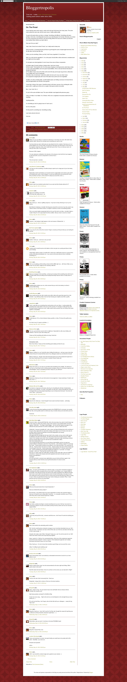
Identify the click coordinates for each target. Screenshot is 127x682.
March (84, 118)
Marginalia (32, 563)
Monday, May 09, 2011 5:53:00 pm (37, 288)
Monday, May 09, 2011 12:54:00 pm (37, 223)
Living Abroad (84, 361)
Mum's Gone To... (85, 372)
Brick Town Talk (84, 431)
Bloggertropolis (40, 7)
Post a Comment (32, 658)
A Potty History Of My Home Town (74, 20)
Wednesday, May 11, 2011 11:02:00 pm (38, 631)
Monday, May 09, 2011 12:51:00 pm (37, 196)
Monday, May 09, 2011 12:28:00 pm (37, 177)
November (85, 74)
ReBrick (83, 441)
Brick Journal (84, 420)
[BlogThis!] (50, 127)
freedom (51, 129)
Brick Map (83, 424)
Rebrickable (84, 443)
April (84, 116)
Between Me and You (34, 386)
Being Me (31, 587)
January (85, 122)
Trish (30, 246)
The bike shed (32, 407)
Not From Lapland (33, 227)
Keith (30, 137)
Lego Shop (83, 434)
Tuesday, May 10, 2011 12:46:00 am (37, 415)
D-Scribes (83, 347)
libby (30, 513)
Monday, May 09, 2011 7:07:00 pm (37, 337)
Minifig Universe (84, 436)
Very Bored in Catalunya (35, 166)
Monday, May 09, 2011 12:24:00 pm (37, 161)
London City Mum (85, 363)
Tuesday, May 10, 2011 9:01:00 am (37, 549)
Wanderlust (32, 364)
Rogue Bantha (84, 445)
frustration (55, 129)
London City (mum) (34, 636)
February (85, 120)
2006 (82, 132)
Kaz (82, 394)
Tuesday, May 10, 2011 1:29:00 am (37, 480)
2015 (82, 62)
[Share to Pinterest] (54, 127)
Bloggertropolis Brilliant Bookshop (37, 20)
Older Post (72, 661)
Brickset (83, 427)
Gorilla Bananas (33, 293)
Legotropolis (84, 49)
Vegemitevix (84, 382)
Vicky (30, 502)
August (84, 80)
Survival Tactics (85, 111)
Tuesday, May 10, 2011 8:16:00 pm (37, 558)
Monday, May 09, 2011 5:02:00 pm (37, 267)
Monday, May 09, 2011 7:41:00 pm (37, 371)
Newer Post (29, 661)
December (85, 72)
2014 (82, 64)
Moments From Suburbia (87, 368)
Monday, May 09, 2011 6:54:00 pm (37, 311)
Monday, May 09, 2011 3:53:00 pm (37, 257)
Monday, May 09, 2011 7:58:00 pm (37, 381)
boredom (32, 129)
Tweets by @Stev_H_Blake (86, 316)
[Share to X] (51, 127)
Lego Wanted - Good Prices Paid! (88, 451)
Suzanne (31, 190)
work (34, 130)
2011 (82, 70)
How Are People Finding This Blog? (55, 20)
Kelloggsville (84, 360)
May (84, 86)
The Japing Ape (84, 358)
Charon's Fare (84, 47)
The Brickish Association (86, 417)
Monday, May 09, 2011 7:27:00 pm (37, 360)
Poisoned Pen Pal (86, 94)
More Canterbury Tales (86, 370)
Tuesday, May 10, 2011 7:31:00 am (37, 518)
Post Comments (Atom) (37, 664)
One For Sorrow (86, 90)
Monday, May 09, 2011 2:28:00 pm (37, 241)
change (35, 129)
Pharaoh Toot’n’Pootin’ (87, 102)
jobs (63, 129)
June (84, 84)
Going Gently (84, 354)
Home (26, 20)
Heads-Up (84, 92)
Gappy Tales (84, 353)
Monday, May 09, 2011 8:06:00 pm (37, 394)
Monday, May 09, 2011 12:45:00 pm (37, 186)
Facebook (83, 50)
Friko (30, 182)
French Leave (84, 351)
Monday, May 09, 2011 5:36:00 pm (37, 278)
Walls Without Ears (85, 54)
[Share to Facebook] (52, 127)
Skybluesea (83, 377)
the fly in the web (33, 553)
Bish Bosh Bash (33, 420)
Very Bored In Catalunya (86, 384)
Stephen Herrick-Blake (93, 307)
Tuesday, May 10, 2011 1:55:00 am (37, 497)
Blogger (91, 672)
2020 (82, 60)
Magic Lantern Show (86, 367)
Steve (32, 127)
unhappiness (29, 130)
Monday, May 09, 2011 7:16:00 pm (37, 345)
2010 (82, 124)
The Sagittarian (33, 467)
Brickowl (83, 426)
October (85, 76)
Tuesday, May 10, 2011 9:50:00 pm (37, 571)
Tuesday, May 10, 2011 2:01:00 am (37, 508)
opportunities (71, 129)
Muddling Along (33, 272)
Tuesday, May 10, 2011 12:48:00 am (37, 463)
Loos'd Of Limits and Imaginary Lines (89, 365)
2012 (82, 68)
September (85, 78)
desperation (40, 129)
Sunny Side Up (84, 379)
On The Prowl (85, 107)
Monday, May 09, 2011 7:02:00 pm (37, 324)
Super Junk (85, 98)
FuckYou (60, 129)
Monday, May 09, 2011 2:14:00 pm (37, 233)
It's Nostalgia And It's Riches (87, 356)
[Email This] (48, 127)
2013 (82, 66)
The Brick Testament (86, 429)
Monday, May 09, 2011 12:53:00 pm (37, 214)
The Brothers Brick (85, 433)
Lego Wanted (87, 20)
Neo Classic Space (85, 438)
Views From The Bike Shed (87, 386)
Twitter (82, 52)
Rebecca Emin (32, 329)
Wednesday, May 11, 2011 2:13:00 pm (38, 604)
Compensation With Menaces (89, 88)
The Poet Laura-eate (86, 374)
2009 (82, 126)
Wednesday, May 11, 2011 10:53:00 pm (38, 623)
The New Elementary (86, 440)
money (66, 129)
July (84, 82)
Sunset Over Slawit (85, 381)
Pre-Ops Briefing (86, 113)
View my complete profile (93, 32)
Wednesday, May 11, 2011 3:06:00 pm (38, 614)
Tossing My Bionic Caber (88, 100)
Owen (30, 484)
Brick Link (83, 422)
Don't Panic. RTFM (85, 349)
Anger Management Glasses (47, 14)
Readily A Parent (85, 375)
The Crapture (85, 96)
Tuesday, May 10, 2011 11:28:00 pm (37, 583)
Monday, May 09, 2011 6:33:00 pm (37, 298)
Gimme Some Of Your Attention (89, 109)
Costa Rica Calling (85, 346)
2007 (82, 130)
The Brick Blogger (85, 419)
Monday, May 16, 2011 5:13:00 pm (37, 655)
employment (46, 129)
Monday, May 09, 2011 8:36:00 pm (37, 402)
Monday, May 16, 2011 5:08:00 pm (37, 647)
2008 (82, 128)
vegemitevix (32, 303)
